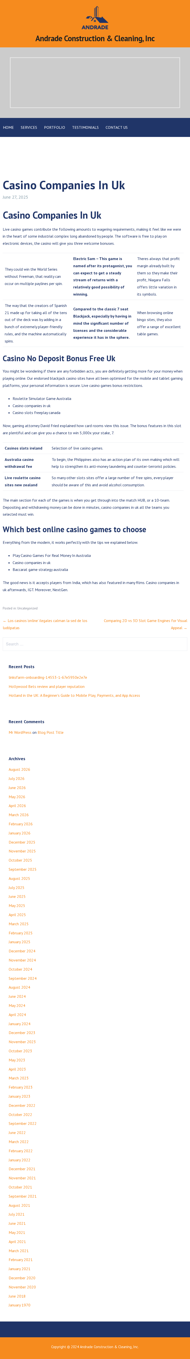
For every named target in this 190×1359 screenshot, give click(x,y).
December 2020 (22, 1277)
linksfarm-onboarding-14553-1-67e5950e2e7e (48, 677)
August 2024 (19, 987)
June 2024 (17, 996)
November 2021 (22, 1177)
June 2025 (17, 896)
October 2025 (20, 860)
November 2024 (22, 960)
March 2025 (19, 923)
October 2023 (20, 1050)
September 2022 (23, 1123)
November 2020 (22, 1286)
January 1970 (19, 1304)
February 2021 (21, 1259)
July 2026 (16, 778)
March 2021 (19, 1250)
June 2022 (17, 1132)
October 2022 (20, 1114)
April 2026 (17, 805)
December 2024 (22, 950)
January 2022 (19, 1159)
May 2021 (17, 1232)
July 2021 (16, 1214)
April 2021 (17, 1241)
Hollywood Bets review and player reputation (47, 686)
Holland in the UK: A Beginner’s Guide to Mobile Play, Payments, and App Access (74, 695)
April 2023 (17, 1069)
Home (8, 127)
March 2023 (19, 1078)
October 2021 (20, 1187)
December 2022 (22, 1105)
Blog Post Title (51, 732)
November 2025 (22, 851)
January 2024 (19, 1023)
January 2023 (19, 1096)
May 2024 (17, 1005)
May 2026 (17, 796)
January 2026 (19, 832)
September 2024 (23, 978)
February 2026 (21, 823)
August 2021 (19, 1205)
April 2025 (17, 914)
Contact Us (117, 127)
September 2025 (23, 869)
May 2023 (17, 1059)
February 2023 (21, 1087)
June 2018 (17, 1296)
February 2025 (21, 932)
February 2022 (21, 1150)
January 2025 (19, 941)
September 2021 (23, 1196)
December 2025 (22, 842)
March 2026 (19, 814)
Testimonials (85, 127)
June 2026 (17, 787)
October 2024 (20, 969)
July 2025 (16, 887)
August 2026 (19, 769)
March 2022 (19, 1141)
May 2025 (17, 905)
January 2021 (19, 1268)
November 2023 (22, 1041)
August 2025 (19, 878)
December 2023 (22, 1032)
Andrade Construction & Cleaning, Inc (94, 38)
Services (29, 127)
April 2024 (17, 1014)
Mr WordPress (20, 732)
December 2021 (22, 1168)
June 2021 (17, 1223)
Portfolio (54, 127)
